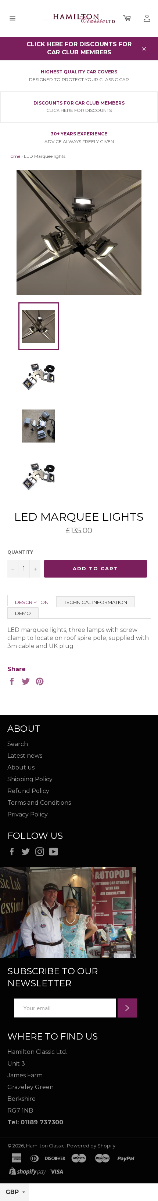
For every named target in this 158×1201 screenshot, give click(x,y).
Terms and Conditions (39, 802)
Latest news (24, 755)
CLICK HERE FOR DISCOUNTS (79, 110)
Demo (23, 613)
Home (13, 156)
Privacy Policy (27, 814)
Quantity (20, 552)
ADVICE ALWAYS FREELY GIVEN (79, 141)
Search (17, 743)
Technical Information (95, 602)
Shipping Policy (30, 779)
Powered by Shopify (91, 1146)
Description (32, 602)
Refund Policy (28, 790)
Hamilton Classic (45, 1146)
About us (21, 767)
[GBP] (14, 1192)
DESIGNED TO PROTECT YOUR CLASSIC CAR (79, 79)
